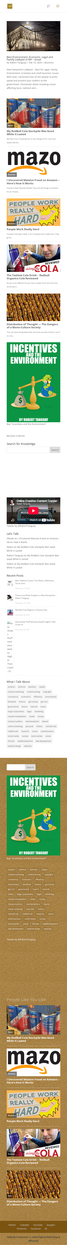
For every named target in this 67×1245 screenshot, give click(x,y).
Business (49, 62)
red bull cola (51, 726)
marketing (38, 711)
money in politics (15, 721)
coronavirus (13, 696)
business (32, 686)
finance (22, 701)
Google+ (51, 1224)
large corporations (16, 711)
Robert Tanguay (18, 62)
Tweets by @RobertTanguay (21, 525)
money (41, 716)
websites (28, 746)
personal (29, 726)
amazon (11, 686)
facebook (12, 701)
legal (29, 711)
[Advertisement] (26, 477)
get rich (44, 701)
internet (34, 706)
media (32, 716)
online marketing (15, 726)
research (25, 731)
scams (35, 731)
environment (50, 696)
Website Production (17, 1237)
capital (42, 686)
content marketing (16, 691)
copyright (47, 691)
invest (43, 706)
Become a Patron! (16, 435)
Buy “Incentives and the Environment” (26, 424)
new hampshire (32, 721)
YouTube (38, 1224)
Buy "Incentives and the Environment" (26, 858)
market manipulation (17, 716)
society (25, 736)
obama (45, 721)
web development (43, 741)
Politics (39, 726)
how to (24, 706)
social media (13, 736)
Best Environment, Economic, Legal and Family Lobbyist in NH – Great (30, 58)
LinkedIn (24, 1224)
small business (47, 731)
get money (33, 701)
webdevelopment (25, 741)
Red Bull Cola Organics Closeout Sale (31, 610)
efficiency (38, 696)
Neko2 (10, 546)
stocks (48, 736)
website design (14, 746)
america (21, 686)
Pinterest (22, 1228)
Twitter (12, 1224)
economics (26, 696)
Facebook (36, 1228)
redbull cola (13, 731)
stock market (36, 736)
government (13, 706)
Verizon (11, 741)
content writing (33, 691)
